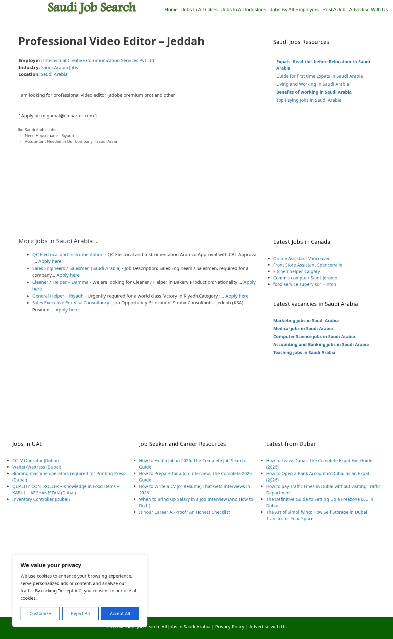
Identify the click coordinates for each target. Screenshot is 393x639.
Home (171, 9)
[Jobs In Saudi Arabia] (92, 7)
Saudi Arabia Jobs (59, 67)
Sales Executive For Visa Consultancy (70, 302)
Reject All (80, 613)
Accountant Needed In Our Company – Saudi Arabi (71, 141)
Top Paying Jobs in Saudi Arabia (308, 100)
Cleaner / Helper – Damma (60, 282)
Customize (40, 613)
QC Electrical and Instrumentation (67, 254)
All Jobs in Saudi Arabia (185, 626)
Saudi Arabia (54, 74)
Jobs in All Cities (199, 9)
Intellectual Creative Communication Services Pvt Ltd (98, 60)
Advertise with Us (267, 626)
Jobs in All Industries (243, 9)
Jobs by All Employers (294, 9)
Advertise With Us (368, 9)
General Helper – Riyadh (58, 296)
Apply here (49, 261)
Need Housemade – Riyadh (49, 135)
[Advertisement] (138, 187)
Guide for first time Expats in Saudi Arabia (319, 76)
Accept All (120, 613)
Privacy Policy (229, 626)
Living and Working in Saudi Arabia (312, 84)
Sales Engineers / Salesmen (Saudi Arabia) (76, 268)
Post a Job (333, 9)
